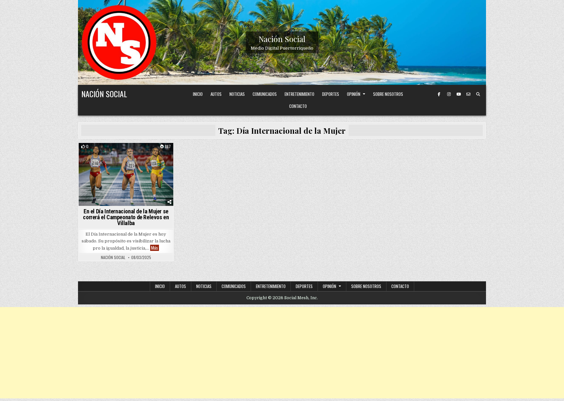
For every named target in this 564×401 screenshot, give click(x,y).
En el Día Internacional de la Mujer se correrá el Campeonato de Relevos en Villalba (126, 217)
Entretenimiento (299, 94)
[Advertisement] (282, 352)
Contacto (298, 106)
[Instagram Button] (449, 94)
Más (155, 248)
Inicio (198, 94)
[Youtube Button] (458, 94)
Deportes (330, 94)
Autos (216, 94)
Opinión (353, 94)
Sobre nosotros (388, 94)
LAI (153, 154)
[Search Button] (478, 94)
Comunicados (265, 94)
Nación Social (282, 38)
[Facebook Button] (439, 94)
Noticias (237, 94)
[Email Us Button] (468, 94)
